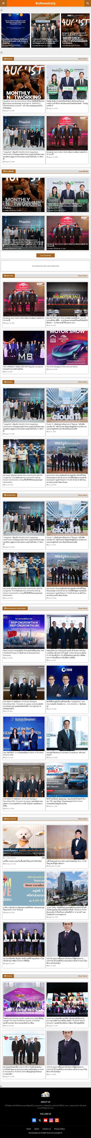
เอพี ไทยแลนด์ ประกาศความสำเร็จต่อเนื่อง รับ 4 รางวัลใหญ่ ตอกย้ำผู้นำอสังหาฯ (66, 862)
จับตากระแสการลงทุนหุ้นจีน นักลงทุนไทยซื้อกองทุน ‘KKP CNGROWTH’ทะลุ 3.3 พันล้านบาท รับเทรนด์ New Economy (23, 652)
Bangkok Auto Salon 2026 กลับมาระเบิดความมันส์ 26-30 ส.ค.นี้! (67, 153)
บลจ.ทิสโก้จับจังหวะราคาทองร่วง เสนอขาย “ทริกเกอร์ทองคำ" (66, 753)
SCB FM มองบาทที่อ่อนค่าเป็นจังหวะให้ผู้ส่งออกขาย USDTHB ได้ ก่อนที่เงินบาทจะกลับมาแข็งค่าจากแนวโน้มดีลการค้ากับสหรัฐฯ (67, 960)
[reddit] (57, 1120)
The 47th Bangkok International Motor (62, 367)
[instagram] (51, 1120)
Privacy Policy (59, 1129)
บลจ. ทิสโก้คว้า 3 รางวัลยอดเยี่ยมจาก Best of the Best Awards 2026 (23, 753)
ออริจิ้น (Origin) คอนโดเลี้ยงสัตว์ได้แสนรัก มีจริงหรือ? (22, 861)
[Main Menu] (3, 3)
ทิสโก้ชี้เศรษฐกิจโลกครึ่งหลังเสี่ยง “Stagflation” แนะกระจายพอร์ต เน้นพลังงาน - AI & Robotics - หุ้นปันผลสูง (66, 703)
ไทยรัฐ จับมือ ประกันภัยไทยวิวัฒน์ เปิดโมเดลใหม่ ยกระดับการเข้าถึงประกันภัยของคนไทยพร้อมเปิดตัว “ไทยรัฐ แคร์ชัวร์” (44, 40)
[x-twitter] (40, 1120)
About (36, 1129)
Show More (82, 59)
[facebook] (34, 1120)
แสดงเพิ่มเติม (83, 171)
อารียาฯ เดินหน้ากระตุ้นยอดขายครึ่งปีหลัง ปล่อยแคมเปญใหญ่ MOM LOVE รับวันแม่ (23, 908)
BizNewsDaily (46, 3)
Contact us (46, 1129)
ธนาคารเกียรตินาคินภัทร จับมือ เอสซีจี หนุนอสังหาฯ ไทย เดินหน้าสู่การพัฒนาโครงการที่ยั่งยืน (23, 959)
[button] (87, 3)
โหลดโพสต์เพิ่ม (45, 255)
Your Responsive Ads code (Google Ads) (45, 266)
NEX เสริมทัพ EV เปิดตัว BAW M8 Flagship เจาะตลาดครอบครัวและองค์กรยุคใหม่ (23, 368)
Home (28, 1129)
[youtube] (45, 1120)
